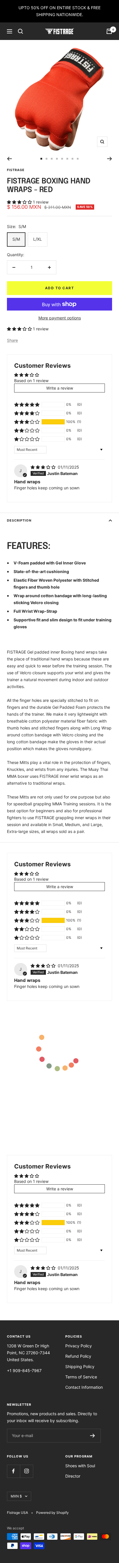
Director (72, 1476)
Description (19, 520)
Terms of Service (81, 1376)
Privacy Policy (78, 1345)
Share (12, 340)
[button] (20, 202)
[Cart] (109, 31)
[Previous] (9, 159)
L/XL (37, 239)
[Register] (92, 1436)
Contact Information (84, 1387)
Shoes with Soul (80, 1465)
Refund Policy (78, 1356)
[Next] (109, 159)
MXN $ (16, 1496)
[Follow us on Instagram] (26, 1471)
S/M (16, 239)
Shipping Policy (79, 1366)
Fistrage (16, 170)
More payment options (59, 317)
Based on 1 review (31, 380)
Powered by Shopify (52, 1512)
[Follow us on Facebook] (13, 1471)
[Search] (20, 31)
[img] (44, 467)
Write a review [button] (59, 388)
